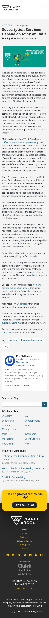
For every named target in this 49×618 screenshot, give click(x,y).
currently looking (33, 275)
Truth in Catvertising (14, 477)
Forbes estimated (10, 91)
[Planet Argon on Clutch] (36, 555)
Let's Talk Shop (24, 505)
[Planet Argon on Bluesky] (19, 555)
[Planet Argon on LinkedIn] (8, 555)
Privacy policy (24, 544)
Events (24, 529)
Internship (30, 433)
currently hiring (9, 322)
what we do (10, 381)
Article (7, 25)
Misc (4, 433)
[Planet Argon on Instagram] (30, 555)
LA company (23, 303)
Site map (24, 548)
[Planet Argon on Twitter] (13, 555)
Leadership (8, 420)
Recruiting (8, 443)
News (28, 443)
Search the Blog (10, 398)
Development (22, 25)
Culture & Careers (24, 541)
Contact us (24, 537)
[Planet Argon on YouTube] (25, 555)
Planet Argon (22, 362)
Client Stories (32, 438)
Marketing (8, 438)
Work (28, 425)
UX (26, 415)
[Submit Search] (44, 404)
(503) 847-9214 (24, 588)
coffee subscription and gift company (20, 142)
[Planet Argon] (11, 8)
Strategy (7, 415)
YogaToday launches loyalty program (23, 468)
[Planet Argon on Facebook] (41, 555)
